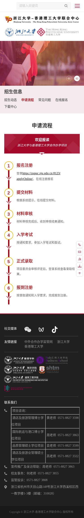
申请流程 (27, 100)
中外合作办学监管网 (38, 341)
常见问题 (44, 100)
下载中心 (10, 106)
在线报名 (61, 100)
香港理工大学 (33, 346)
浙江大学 (63, 341)
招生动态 (10, 100)
